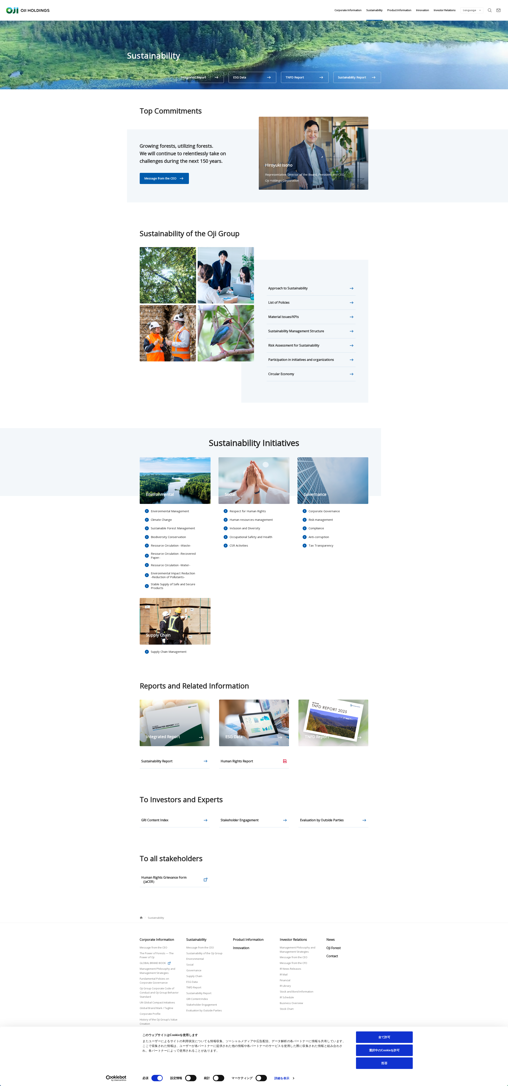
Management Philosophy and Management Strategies (157, 971)
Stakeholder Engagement (240, 820)
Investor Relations (445, 10)
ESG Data (239, 77)
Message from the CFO (293, 963)
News (330, 939)
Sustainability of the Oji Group (204, 953)
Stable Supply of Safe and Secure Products (173, 586)
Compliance (316, 528)
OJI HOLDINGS (27, 10)
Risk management (321, 520)
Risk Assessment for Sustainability (293, 345)
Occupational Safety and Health (251, 537)
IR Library (285, 986)
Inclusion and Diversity (245, 528)
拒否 (384, 1063)
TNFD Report (295, 77)
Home (141, 917)
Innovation (422, 10)
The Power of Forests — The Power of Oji (157, 955)
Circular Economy (281, 374)
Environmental (195, 959)
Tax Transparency (321, 545)
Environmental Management (170, 511)
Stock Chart (286, 1009)
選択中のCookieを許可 (384, 1050)
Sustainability (374, 10)
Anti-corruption (319, 537)
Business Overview (291, 1003)
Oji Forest (333, 948)
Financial (285, 980)
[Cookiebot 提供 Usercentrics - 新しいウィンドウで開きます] (116, 1078)
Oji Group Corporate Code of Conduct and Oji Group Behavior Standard (159, 992)
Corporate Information (348, 10)
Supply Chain (194, 976)
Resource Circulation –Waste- (171, 545)
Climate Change (161, 520)
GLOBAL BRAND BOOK (153, 963)
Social (189, 964)
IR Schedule (287, 997)
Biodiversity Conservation (168, 537)
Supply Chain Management (169, 652)
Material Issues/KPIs (283, 317)
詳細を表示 (282, 1078)
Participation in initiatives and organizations (301, 359)
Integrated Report (193, 77)
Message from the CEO (160, 178)
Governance (193, 970)
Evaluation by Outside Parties (322, 820)
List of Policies (279, 302)
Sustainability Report (352, 77)
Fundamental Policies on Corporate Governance (154, 981)
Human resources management (251, 520)
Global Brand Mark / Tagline (156, 1008)
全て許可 (384, 1037)
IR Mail (284, 974)
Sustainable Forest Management (173, 528)
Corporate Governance (324, 511)
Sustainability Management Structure (296, 331)
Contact (498, 10)
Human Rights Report (237, 761)
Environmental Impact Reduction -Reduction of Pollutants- (173, 575)
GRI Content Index (154, 820)
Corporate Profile (150, 1014)
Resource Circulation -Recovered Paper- (173, 555)
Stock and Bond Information (296, 991)
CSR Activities (239, 545)
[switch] (190, 1078)
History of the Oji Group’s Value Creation (158, 1021)
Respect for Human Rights (248, 511)
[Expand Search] (489, 10)
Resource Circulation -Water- (170, 565)
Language (469, 10)
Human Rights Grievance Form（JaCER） (164, 879)
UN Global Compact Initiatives (157, 1002)
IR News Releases (290, 968)
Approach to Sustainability (288, 288)
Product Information (399, 10)
